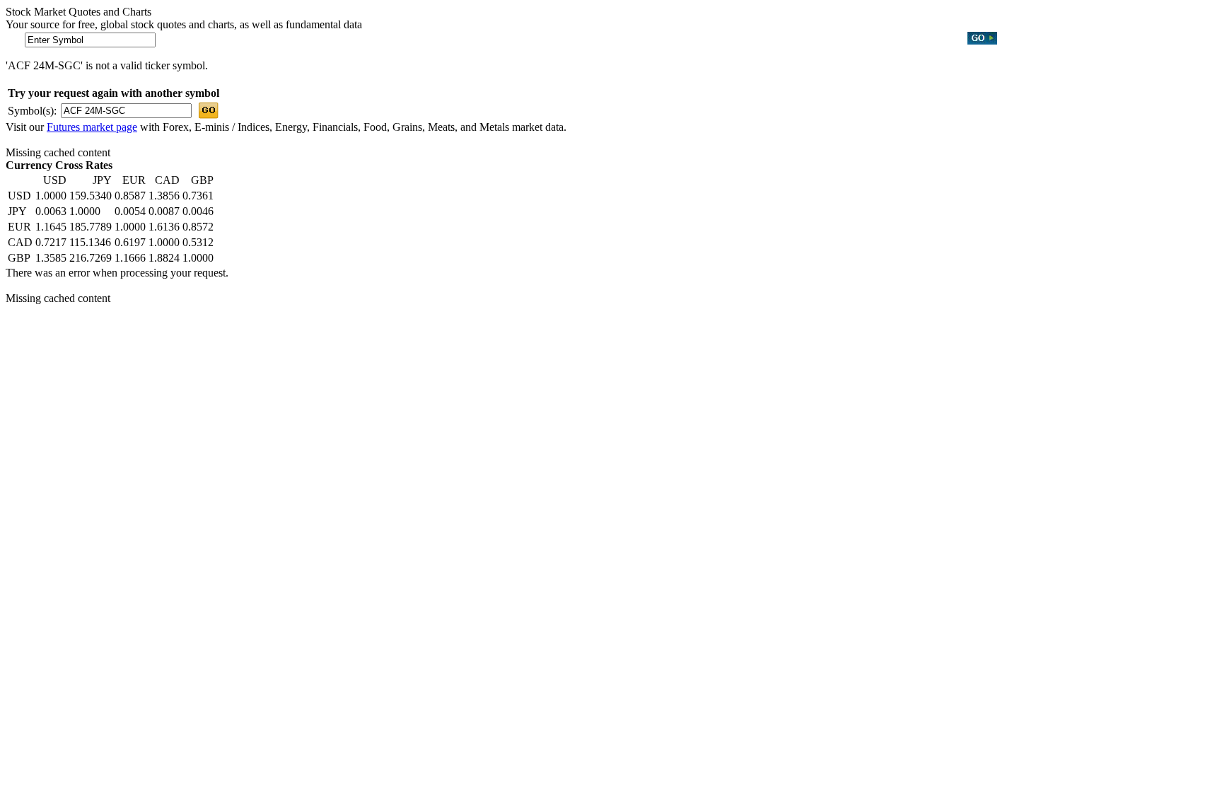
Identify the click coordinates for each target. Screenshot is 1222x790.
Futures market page (92, 127)
